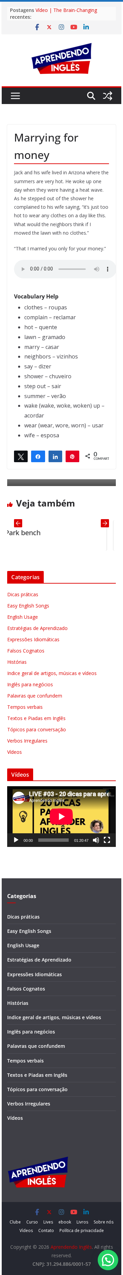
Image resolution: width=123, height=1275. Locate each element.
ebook (64, 1222)
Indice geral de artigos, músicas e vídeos (52, 673)
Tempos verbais (25, 707)
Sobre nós (103, 1222)
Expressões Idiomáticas (33, 639)
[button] (108, 1260)
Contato (46, 1230)
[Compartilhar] (37, 456)
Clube (15, 1222)
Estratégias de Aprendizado (37, 628)
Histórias (17, 662)
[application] (61, 816)
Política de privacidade (81, 1230)
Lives (48, 1222)
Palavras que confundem (34, 695)
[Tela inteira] (107, 840)
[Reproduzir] (16, 840)
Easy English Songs (28, 605)
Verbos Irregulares (27, 740)
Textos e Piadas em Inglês (36, 718)
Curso (32, 1222)
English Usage (22, 617)
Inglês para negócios (30, 684)
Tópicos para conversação (36, 729)
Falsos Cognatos (25, 650)
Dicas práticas (22, 594)
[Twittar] (20, 456)
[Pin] (72, 456)
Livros (82, 1222)
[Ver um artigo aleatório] (107, 96)
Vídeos (14, 752)
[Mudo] (96, 840)
